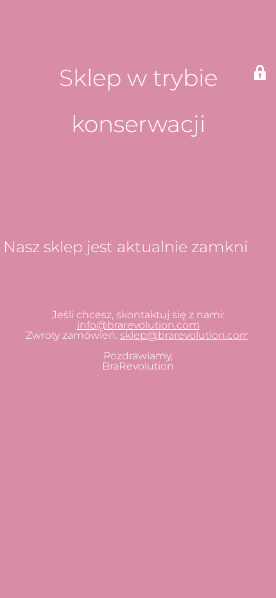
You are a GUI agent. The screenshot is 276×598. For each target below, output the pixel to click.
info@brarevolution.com (138, 325)
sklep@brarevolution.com (185, 335)
